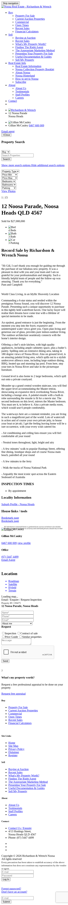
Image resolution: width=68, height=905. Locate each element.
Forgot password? (11, 888)
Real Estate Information (28, 66)
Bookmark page (10, 517)
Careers (19, 97)
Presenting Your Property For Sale (34, 53)
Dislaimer (13, 752)
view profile (24, 543)
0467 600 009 (36, 125)
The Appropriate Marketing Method (35, 50)
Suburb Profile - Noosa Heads (18, 504)
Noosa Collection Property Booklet (34, 69)
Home (11, 742)
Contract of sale (29, 633)
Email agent (7, 131)
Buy (10, 12)
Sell (10, 34)
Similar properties (31, 636)
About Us (20, 88)
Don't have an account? (14, 891)
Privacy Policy (16, 749)
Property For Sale (25, 15)
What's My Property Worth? (30, 44)
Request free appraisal (13, 693)
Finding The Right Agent (29, 47)
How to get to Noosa (26, 78)
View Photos (8, 191)
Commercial (22, 22)
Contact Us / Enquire (20, 828)
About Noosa (22, 72)
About (11, 85)
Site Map (13, 745)
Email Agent (8, 559)
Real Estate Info (17, 63)
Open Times (22, 25)
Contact (12, 100)
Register (12, 755)
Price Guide (12, 636)
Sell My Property (24, 59)
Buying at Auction (25, 37)
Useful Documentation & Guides (33, 56)
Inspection (11, 633)
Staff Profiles (22, 94)
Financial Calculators (27, 31)
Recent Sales (22, 28)
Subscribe (20, 81)
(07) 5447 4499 (9, 556)
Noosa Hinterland (25, 75)
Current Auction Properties (30, 18)
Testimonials (22, 91)
